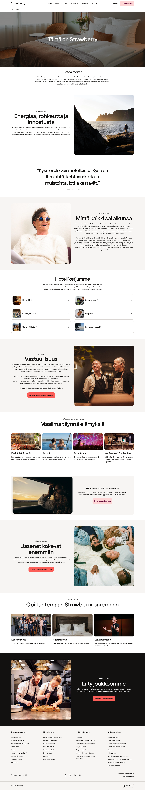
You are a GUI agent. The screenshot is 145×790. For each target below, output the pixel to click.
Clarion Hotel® (48, 750)
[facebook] (65, 775)
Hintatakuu (112, 753)
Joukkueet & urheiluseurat (85, 740)
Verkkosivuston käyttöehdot (118, 756)
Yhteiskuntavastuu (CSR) (20, 744)
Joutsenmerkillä (54, 369)
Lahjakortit (79, 737)
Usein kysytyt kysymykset (117, 744)
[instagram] (70, 775)
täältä (59, 371)
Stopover (46, 756)
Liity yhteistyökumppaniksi (85, 744)
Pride (13, 750)
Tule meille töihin (17, 756)
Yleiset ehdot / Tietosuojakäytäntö (120, 759)
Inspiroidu (14, 762)
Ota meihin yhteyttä (115, 740)
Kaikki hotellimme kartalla (52, 737)
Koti (12, 9)
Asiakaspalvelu (113, 737)
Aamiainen (15, 747)
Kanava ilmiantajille (18, 753)
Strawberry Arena (17, 740)
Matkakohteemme (50, 740)
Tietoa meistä (16, 737)
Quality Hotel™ (48, 747)
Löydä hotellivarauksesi (116, 747)
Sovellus (111, 750)
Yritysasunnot (81, 750)
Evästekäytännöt (114, 766)
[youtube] (80, 775)
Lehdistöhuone (16, 759)
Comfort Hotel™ (49, 744)
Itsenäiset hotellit (49, 759)
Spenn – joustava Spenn (85, 753)
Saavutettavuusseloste (116, 762)
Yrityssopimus (81, 747)
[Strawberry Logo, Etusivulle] (18, 3)
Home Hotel (47, 753)
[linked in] (75, 775)
